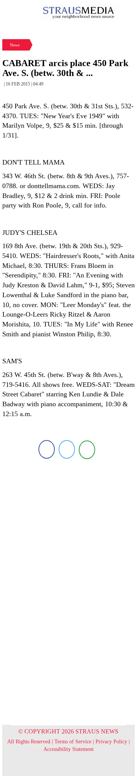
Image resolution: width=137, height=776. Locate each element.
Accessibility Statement (68, 749)
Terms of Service (72, 741)
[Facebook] (46, 449)
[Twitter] (67, 449)
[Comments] (87, 449)
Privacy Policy (111, 741)
